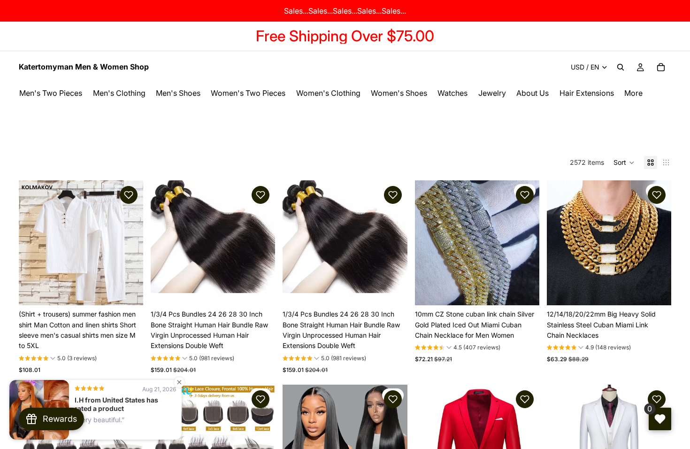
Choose (136, 290)
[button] (624, 162)
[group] (58, 359)
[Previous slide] (33, 242)
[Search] (620, 67)
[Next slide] (129, 242)
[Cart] (661, 67)
